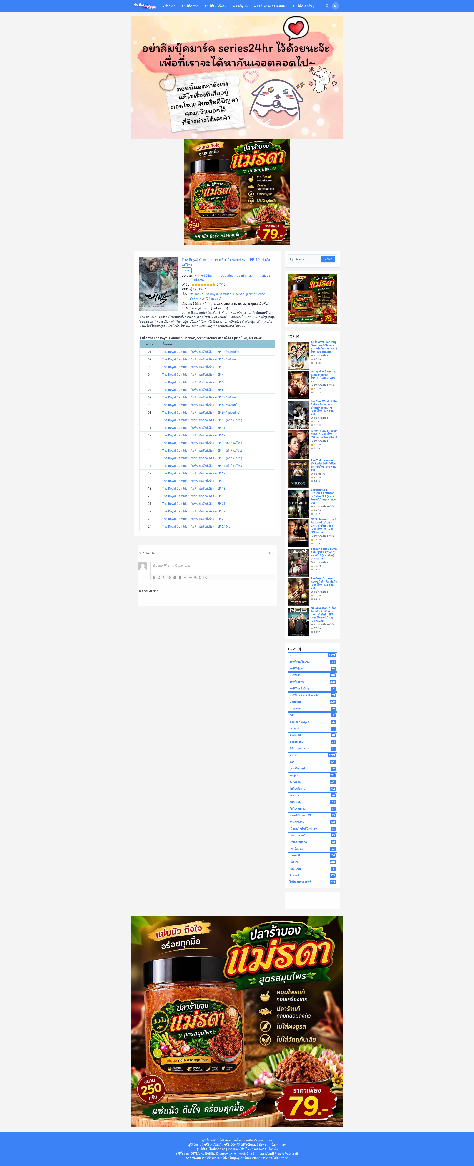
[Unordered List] (180, 577)
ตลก (251, 275)
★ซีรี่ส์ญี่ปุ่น (240, 6)
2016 (186, 270)
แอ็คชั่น (199, 280)
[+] (205, 577)
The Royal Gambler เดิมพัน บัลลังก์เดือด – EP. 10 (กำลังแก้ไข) (202, 420)
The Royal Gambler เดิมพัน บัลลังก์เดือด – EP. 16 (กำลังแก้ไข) (202, 466)
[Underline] (164, 577)
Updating (227, 275)
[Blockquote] (185, 577)
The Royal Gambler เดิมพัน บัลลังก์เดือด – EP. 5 (193, 382)
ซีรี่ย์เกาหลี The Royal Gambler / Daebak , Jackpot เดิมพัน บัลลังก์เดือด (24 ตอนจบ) (228, 296)
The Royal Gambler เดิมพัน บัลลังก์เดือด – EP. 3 (193, 367)
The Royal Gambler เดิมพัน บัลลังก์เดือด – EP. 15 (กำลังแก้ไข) (202, 458)
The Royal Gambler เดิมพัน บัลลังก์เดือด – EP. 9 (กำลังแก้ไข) (201, 412)
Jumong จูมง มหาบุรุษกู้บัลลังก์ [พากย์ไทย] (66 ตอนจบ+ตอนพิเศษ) (324, 434)
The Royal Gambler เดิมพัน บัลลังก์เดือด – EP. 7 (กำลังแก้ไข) (201, 397)
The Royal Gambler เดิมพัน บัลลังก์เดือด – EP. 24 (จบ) (196, 526)
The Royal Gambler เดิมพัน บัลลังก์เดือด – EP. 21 (193, 504)
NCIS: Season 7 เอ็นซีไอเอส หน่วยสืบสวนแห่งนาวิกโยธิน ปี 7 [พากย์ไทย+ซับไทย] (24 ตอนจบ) (324, 614)
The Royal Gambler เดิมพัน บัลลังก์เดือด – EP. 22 (193, 511)
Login (272, 553)
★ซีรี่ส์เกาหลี (189, 6)
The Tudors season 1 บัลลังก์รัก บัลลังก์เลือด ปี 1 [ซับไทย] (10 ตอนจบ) (324, 465)
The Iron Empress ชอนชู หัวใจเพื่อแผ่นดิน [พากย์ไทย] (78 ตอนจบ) (324, 583)
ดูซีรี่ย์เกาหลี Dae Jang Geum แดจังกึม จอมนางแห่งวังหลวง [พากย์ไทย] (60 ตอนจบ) (324, 347)
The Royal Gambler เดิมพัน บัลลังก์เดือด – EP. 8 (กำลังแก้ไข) (201, 405)
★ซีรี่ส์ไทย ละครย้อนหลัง (269, 6)
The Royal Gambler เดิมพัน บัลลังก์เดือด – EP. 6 (193, 390)
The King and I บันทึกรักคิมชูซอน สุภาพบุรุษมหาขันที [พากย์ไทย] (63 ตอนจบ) (324, 553)
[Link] (195, 577)
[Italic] (159, 577)
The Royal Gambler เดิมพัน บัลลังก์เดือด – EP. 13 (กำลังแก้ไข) (202, 443)
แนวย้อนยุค (265, 275)
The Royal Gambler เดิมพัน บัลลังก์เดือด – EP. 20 (193, 496)
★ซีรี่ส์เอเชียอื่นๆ (303, 6)
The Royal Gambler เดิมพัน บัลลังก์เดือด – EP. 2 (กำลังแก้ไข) (201, 359)
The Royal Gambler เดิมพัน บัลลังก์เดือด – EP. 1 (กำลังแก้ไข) (201, 352)
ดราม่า (241, 275)
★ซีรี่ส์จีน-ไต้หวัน (215, 6)
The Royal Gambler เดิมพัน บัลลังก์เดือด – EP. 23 (193, 519)
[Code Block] (190, 577)
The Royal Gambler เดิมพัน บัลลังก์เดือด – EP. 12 (193, 435)
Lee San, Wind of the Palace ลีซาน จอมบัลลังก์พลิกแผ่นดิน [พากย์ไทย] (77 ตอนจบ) (324, 407)
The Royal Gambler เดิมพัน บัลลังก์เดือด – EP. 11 (193, 428)
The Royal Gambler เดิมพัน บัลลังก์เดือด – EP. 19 (193, 488)
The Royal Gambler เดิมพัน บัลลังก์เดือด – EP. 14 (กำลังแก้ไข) (202, 450)
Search (328, 259)
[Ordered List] (174, 577)
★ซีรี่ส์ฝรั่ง (168, 6)
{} (200, 577)
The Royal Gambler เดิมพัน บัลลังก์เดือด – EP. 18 (193, 481)
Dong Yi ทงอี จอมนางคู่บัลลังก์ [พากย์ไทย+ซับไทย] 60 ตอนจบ (323, 376)
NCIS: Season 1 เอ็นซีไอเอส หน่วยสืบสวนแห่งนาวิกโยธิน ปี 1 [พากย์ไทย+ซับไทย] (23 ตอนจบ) (324, 525)
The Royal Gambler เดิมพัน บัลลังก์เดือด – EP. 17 (193, 473)
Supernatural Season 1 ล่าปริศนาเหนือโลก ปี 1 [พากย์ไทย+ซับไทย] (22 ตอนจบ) (323, 496)
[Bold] (154, 577)
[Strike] (169, 577)
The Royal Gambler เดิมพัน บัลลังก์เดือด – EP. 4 (193, 374)
